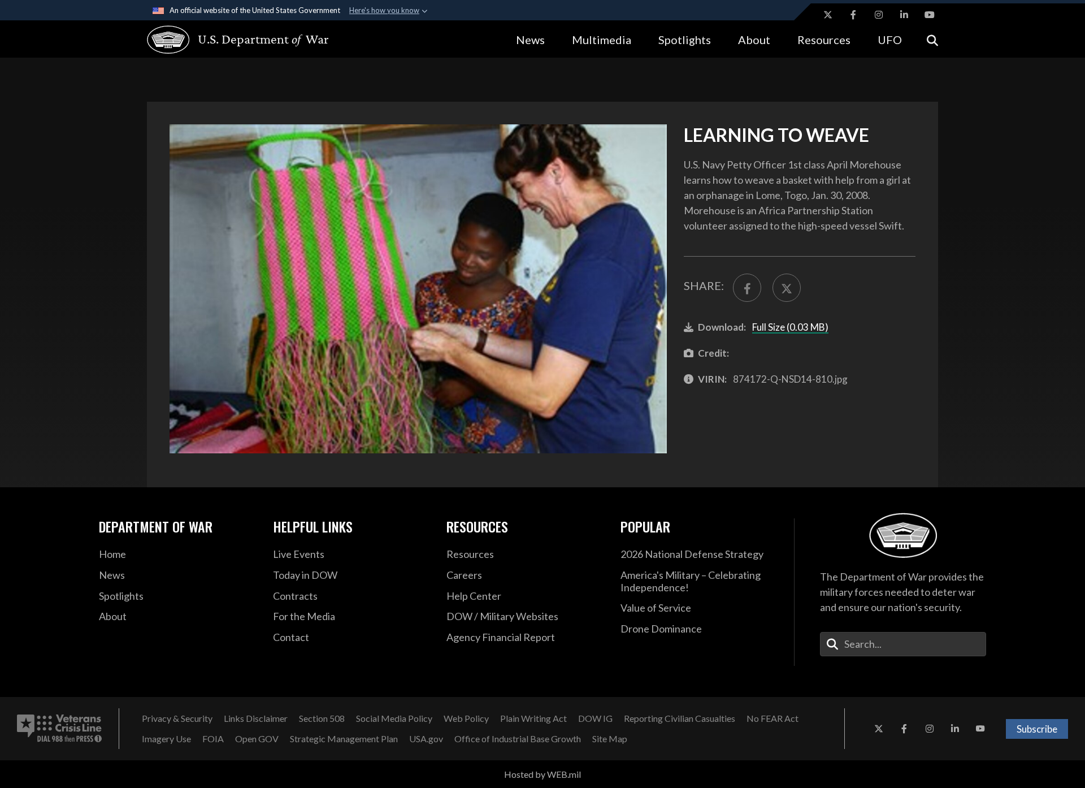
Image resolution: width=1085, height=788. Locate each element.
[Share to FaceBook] (747, 288)
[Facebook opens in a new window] (853, 14)
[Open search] (932, 39)
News (530, 39)
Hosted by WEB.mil (542, 774)
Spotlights (684, 39)
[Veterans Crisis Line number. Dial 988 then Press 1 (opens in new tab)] (59, 729)
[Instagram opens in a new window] (878, 14)
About (754, 39)
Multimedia (601, 39)
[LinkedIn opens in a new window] (904, 14)
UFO (890, 39)
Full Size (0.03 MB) (790, 327)
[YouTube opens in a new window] (929, 14)
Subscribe (1037, 729)
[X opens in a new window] (827, 14)
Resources (823, 39)
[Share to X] (786, 288)
